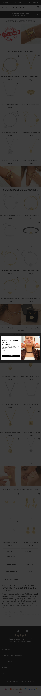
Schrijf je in (10, 355)
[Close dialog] (39, 337)
